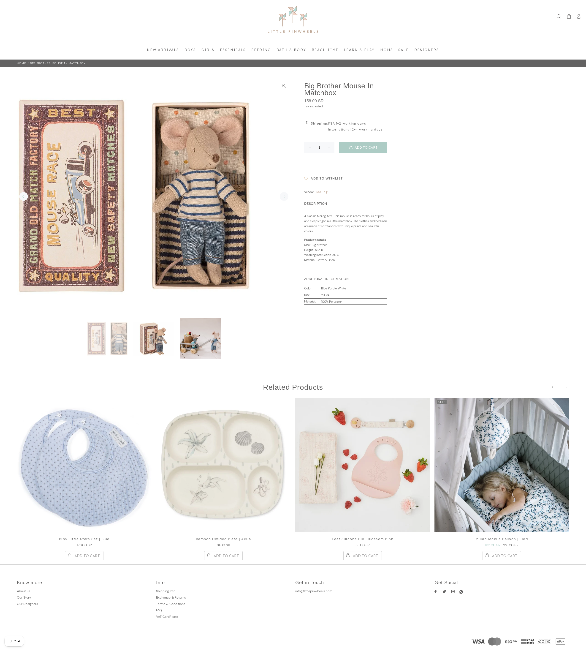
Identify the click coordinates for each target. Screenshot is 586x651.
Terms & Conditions (170, 604)
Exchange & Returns (171, 597)
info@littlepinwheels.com (313, 591)
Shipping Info (165, 591)
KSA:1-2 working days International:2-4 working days (347, 126)
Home (21, 63)
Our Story (24, 597)
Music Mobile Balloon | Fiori (501, 539)
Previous (23, 196)
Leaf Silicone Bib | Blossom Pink (362, 539)
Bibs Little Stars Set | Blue (84, 539)
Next (284, 196)
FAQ (159, 610)
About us (23, 591)
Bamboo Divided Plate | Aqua (223, 539)
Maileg (322, 192)
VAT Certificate (167, 617)
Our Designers (27, 604)
